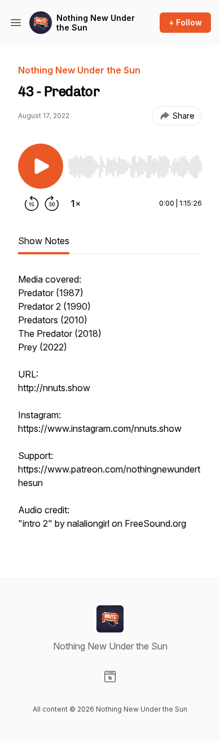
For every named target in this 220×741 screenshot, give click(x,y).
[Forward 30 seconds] (52, 203)
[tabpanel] (110, 406)
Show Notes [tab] (43, 240)
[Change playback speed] (75, 203)
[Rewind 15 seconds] (31, 203)
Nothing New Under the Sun (95, 23)
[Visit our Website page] (110, 676)
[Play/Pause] (40, 166)
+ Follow (185, 22)
